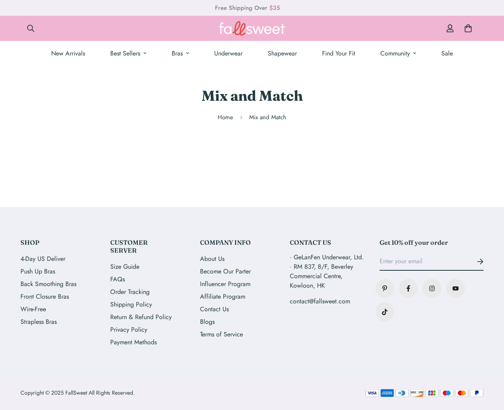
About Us (212, 258)
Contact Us (214, 309)
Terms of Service (221, 334)
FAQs (117, 279)
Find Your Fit (338, 53)
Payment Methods (133, 342)
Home (225, 117)
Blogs (207, 321)
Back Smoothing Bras (48, 283)
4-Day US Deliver (42, 258)
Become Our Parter (225, 271)
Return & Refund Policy (141, 316)
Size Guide (124, 266)
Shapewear (282, 53)
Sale (447, 53)
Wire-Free (33, 309)
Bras (177, 53)
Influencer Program (225, 283)
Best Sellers (125, 53)
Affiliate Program (222, 296)
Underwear (228, 53)
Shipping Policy (131, 304)
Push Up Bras (37, 271)
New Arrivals (68, 53)
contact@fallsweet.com (320, 301)
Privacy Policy (128, 329)
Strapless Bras (38, 321)
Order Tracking (130, 291)
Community (395, 53)
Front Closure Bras (44, 296)
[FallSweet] (252, 28)
